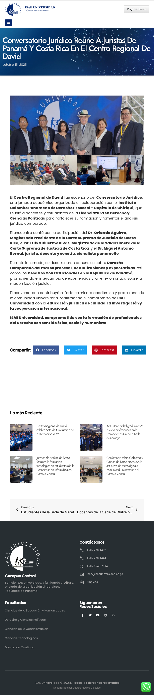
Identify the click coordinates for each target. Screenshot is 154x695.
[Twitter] (90, 615)
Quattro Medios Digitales (87, 687)
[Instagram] (105, 615)
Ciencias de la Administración (26, 629)
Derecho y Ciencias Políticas (25, 620)
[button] (46, 350)
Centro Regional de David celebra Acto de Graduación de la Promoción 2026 (55, 430)
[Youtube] (98, 615)
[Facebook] (82, 615)
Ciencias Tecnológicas (21, 638)
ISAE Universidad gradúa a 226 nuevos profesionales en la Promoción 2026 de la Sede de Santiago (124, 432)
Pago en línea (136, 9)
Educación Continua (19, 647)
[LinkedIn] (113, 615)
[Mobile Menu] (8, 22)
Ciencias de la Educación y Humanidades (35, 610)
